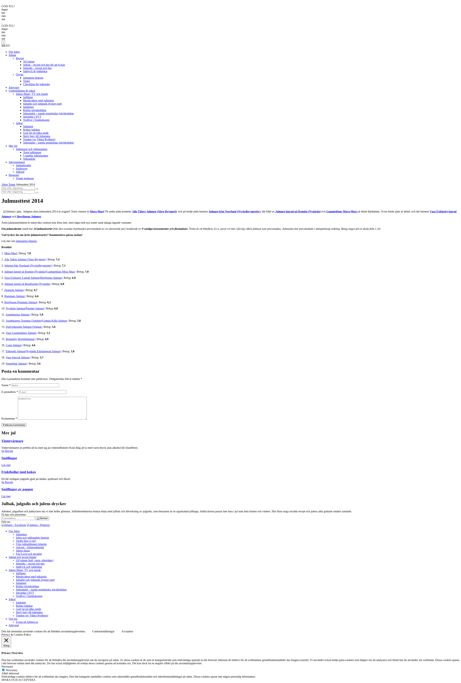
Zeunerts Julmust (14, 290)
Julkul (19, 123)
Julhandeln (29, 158)
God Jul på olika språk (36, 132)
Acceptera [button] (127, 631)
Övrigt (19, 74)
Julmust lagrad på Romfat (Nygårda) (25, 271)
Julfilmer (28, 97)
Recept (20, 58)
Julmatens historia (33, 77)
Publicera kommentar (14, 425)
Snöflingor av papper (17, 489)
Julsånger (28, 106)
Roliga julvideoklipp (34, 110)
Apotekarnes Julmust (17, 314)
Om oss (13, 618)
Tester (26, 81)
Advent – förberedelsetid (30, 547)
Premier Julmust (35, 308)
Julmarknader (23, 165)
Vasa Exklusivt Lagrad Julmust (21, 277)
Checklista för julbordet (36, 84)
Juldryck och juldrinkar (29, 566)
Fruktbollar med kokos (18, 472)
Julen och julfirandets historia (32, 537)
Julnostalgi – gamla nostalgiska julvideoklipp (48, 113)
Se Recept (7, 451)
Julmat (12, 55)
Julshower (21, 168)
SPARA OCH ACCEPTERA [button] (18, 679)
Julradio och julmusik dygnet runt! (42, 103)
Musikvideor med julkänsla (38, 100)
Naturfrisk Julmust (16, 363)
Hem (5, 184)
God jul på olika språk (28, 609)
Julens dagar (23, 550)
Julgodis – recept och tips (37, 68)
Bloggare (14, 175)
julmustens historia (26, 241)
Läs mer (6, 465)
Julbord (20, 171)
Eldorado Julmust (16, 351)
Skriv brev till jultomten (29, 612)
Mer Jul (13, 145)
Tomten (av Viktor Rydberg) (39, 139)
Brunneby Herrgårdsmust (20, 339)
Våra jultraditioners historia (31, 544)
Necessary (11, 670)
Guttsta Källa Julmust (54, 320)
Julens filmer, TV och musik (32, 94)
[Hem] (1, 184)
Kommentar (9, 418)
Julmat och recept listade (22, 557)
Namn (6, 385)
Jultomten (21, 534)
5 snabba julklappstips (35, 155)
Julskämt (28, 126)
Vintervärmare (12, 441)
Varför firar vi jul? (26, 540)
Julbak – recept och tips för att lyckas (44, 64)
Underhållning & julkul (22, 90)
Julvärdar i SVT (32, 116)
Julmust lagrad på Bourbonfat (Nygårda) (27, 283)
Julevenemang (17, 162)
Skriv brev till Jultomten (36, 136)
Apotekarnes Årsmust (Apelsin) (24, 320)
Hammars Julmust (14, 296)
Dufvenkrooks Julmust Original (24, 326)
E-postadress (9, 391)
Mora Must (10, 253)
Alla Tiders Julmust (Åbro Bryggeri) (154, 211)
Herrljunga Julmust (51, 277)
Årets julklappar (32, 152)
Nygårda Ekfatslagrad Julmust (43, 351)
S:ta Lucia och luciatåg (29, 553)
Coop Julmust (13, 345)
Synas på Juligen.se (27, 622)
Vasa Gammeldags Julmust (21, 332)
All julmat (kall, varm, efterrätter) (34, 560)
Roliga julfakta (31, 129)
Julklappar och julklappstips (31, 149)
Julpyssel (14, 87)
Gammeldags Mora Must (60, 271)
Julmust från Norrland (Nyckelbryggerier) (234, 211)
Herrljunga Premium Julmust (20, 302)
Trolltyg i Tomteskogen (36, 119)
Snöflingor (9, 458)
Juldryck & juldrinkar (35, 71)
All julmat (28, 61)
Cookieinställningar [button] (103, 631)
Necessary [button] (7, 666)
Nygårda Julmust (15, 308)
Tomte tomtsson (25, 178)
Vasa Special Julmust (18, 357)
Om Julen (14, 51)
